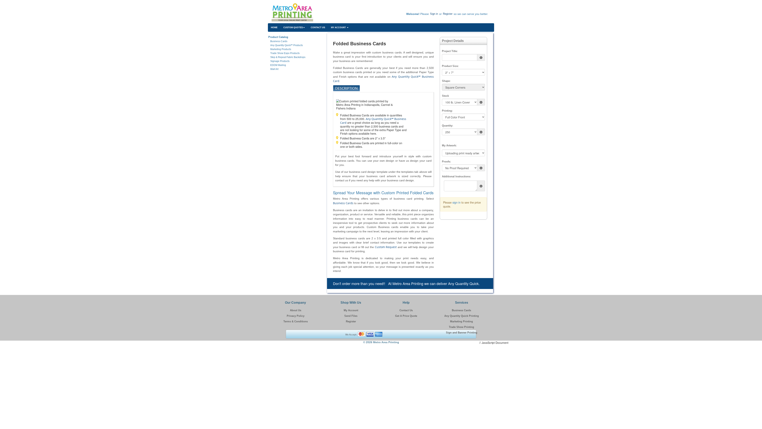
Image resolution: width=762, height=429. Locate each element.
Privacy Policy (295, 315)
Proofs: (446, 161)
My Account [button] (338, 27)
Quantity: (447, 125)
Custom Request (386, 247)
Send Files (350, 315)
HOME (274, 27)
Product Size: (450, 66)
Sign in (434, 13)
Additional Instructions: (456, 176)
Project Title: (450, 51)
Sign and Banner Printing (461, 332)
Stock (445, 95)
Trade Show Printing (461, 327)
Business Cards (343, 203)
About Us (295, 310)
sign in (456, 202)
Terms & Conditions (295, 321)
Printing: (447, 110)
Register (447, 13)
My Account (351, 310)
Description (346, 88)
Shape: (446, 80)
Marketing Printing (461, 321)
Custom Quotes (293, 27)
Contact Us (318, 27)
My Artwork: (449, 145)
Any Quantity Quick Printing (461, 315)
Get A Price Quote (406, 315)
